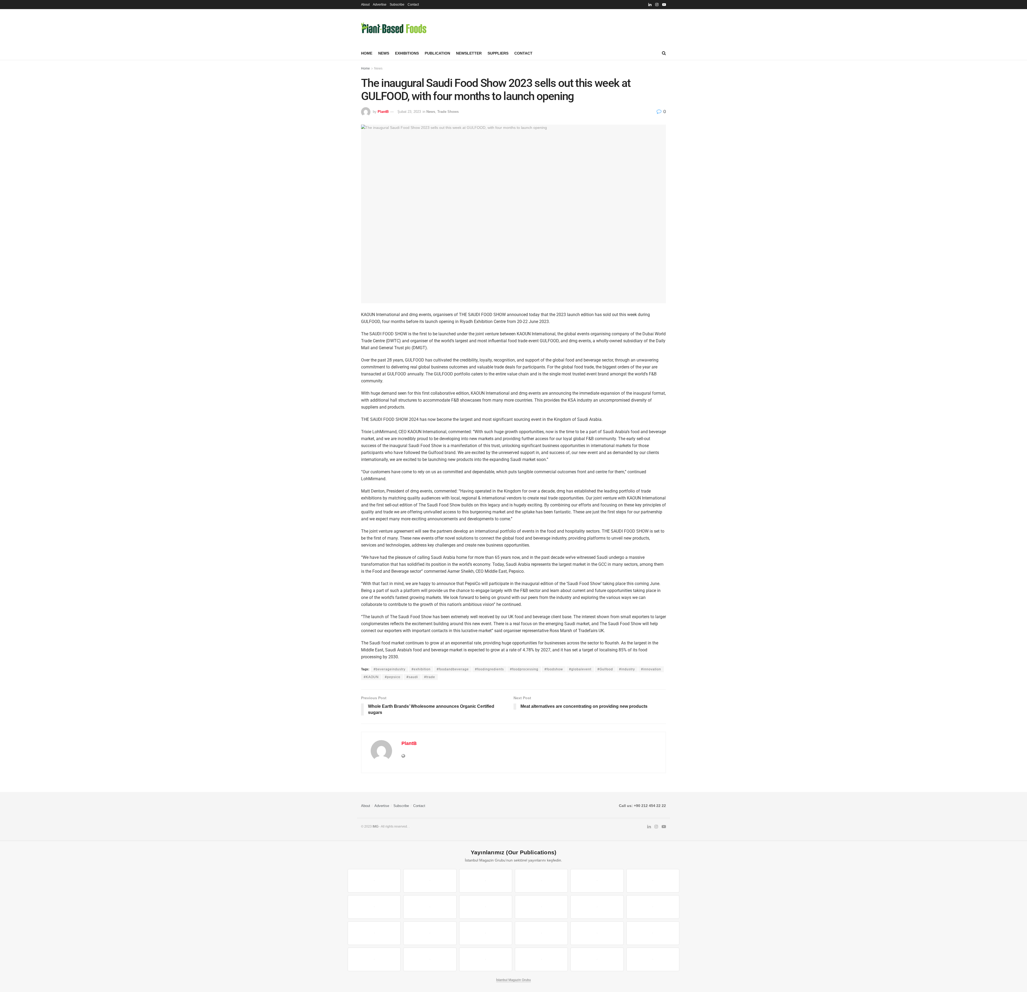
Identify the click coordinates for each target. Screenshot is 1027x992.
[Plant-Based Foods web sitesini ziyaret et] (429, 907)
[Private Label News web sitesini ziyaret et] (429, 881)
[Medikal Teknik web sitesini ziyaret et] (541, 881)
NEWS (383, 53)
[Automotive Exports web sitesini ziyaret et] (541, 959)
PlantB (383, 112)
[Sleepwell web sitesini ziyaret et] (652, 907)
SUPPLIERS (498, 53)
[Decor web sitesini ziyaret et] (429, 933)
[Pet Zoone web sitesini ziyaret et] (652, 959)
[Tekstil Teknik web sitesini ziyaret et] (541, 907)
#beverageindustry (389, 669)
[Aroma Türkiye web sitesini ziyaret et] (485, 907)
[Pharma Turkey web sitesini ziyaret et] (485, 881)
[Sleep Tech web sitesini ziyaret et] (374, 933)
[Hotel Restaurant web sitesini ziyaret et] (652, 881)
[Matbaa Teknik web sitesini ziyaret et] (429, 959)
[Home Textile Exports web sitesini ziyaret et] (485, 933)
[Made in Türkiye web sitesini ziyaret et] (596, 959)
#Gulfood (605, 669)
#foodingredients (489, 669)
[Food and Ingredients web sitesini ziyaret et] (374, 907)
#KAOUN (371, 677)
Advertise (379, 4)
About (365, 4)
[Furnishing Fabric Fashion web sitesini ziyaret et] (541, 933)
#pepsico (392, 677)
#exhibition (421, 669)
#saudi (412, 677)
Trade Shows (448, 112)
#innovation (651, 669)
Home (366, 53)
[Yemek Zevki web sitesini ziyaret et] (596, 881)
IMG (375, 826)
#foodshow (554, 669)
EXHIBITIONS (407, 53)
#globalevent (580, 669)
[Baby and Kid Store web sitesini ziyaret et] (652, 933)
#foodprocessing (524, 669)
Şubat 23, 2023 (409, 112)
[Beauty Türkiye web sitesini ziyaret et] (374, 881)
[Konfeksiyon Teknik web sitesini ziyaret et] (596, 907)
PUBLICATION (437, 53)
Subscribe (397, 4)
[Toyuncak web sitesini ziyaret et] (596, 933)
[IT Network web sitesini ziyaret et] (374, 959)
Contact (413, 4)
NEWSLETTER (469, 53)
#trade (429, 677)
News (378, 68)
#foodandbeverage (453, 669)
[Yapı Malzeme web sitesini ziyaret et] (485, 959)
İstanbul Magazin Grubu (513, 980)
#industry (627, 669)
